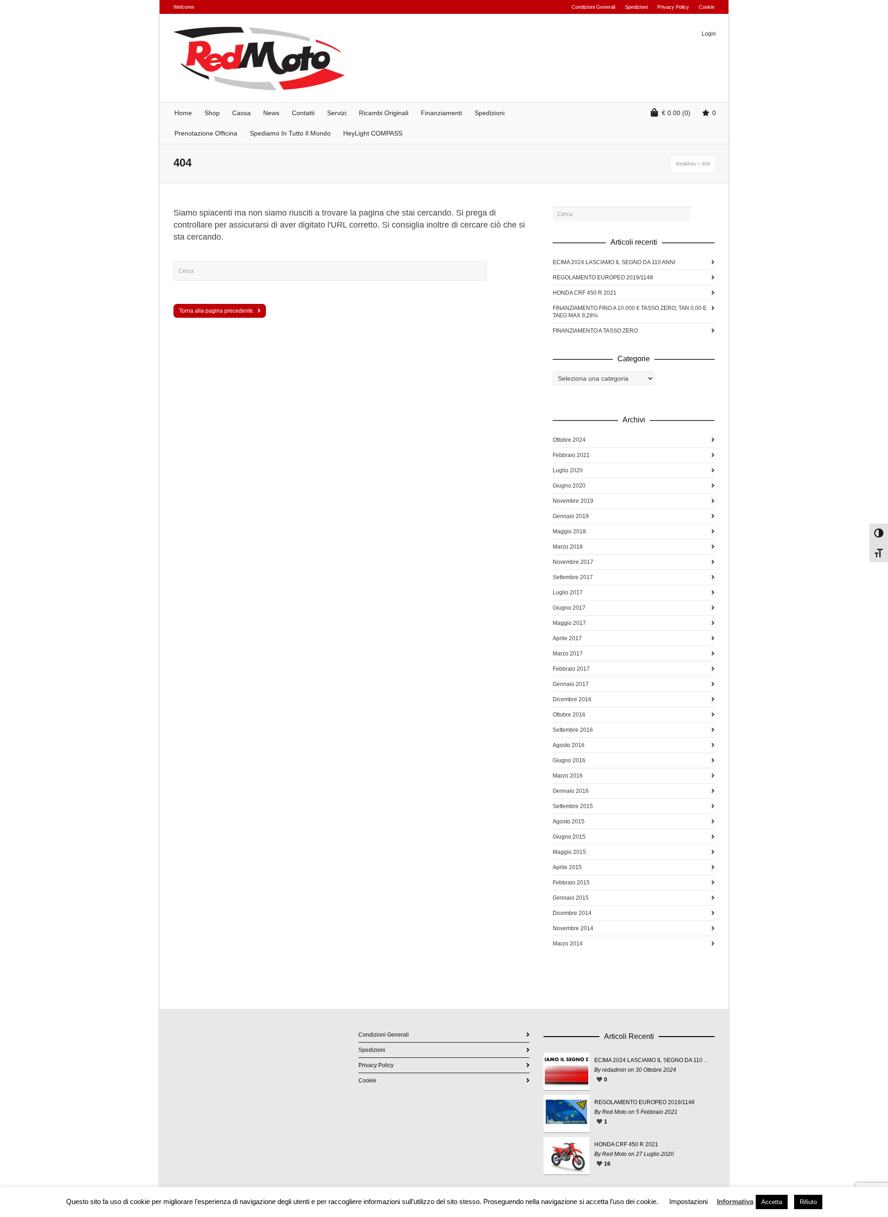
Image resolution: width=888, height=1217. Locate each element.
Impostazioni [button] (688, 1201)
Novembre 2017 (573, 562)
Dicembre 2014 (572, 913)
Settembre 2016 (573, 730)
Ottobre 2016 (569, 714)
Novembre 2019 (573, 501)
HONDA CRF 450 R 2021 (585, 293)
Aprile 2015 (567, 867)
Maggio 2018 (569, 531)
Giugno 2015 (569, 837)
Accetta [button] (771, 1201)
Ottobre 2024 (569, 440)
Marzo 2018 (568, 547)
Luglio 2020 (568, 470)
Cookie (707, 7)
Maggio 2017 (569, 623)
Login (709, 34)
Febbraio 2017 (571, 669)
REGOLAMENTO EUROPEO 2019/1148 (603, 277)
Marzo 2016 (568, 775)
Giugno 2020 (569, 485)
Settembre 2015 (573, 806)
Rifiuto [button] (808, 1201)
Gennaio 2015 (571, 898)
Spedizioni (636, 7)
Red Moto (614, 1112)
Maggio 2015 (569, 852)
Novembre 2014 (573, 928)
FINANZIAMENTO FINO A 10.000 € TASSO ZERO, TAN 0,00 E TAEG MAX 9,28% (630, 312)
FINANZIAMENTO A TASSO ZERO (595, 330)
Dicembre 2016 (572, 699)
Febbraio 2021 (571, 455)
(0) (676, 113)
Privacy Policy (673, 7)
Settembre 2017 (573, 577)
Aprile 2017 (567, 638)
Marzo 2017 (568, 653)
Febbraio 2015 (571, 882)
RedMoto (686, 164)
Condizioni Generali (593, 7)
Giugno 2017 (569, 608)
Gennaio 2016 (571, 791)
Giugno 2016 (569, 760)
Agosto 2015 (569, 821)
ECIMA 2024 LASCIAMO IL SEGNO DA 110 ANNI (614, 262)
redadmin (614, 1070)
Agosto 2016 (569, 745)
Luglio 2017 (568, 592)
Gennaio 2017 (571, 684)
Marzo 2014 (568, 943)
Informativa (735, 1201)
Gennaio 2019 (571, 516)
